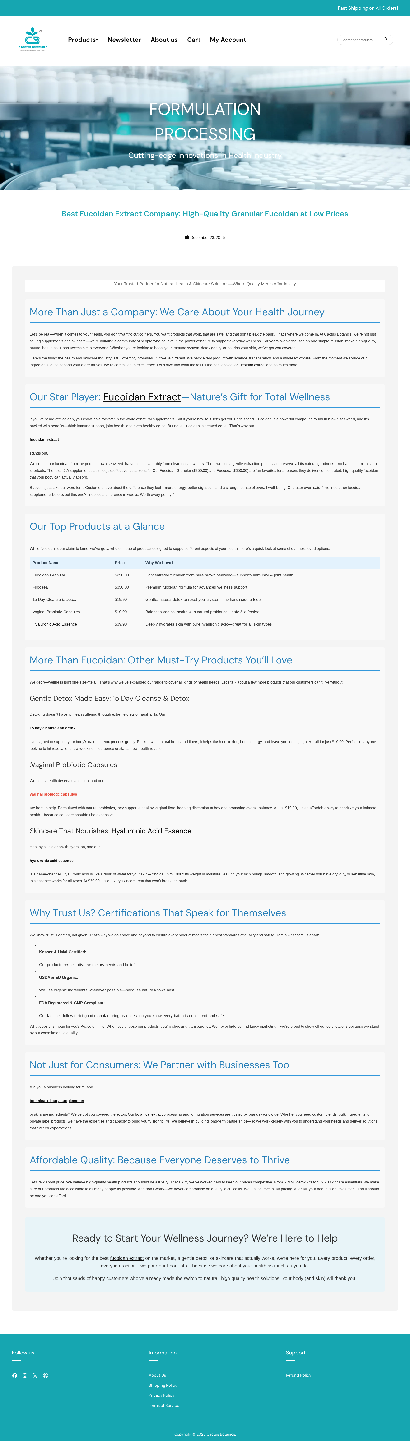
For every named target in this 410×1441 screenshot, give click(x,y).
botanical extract (149, 1114)
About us (164, 40)
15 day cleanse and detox (52, 728)
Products (82, 40)
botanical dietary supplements (57, 1101)
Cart (193, 40)
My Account (228, 40)
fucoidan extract (252, 365)
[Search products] (386, 40)
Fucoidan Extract (142, 396)
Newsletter (124, 40)
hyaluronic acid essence (52, 861)
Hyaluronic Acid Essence (55, 624)
